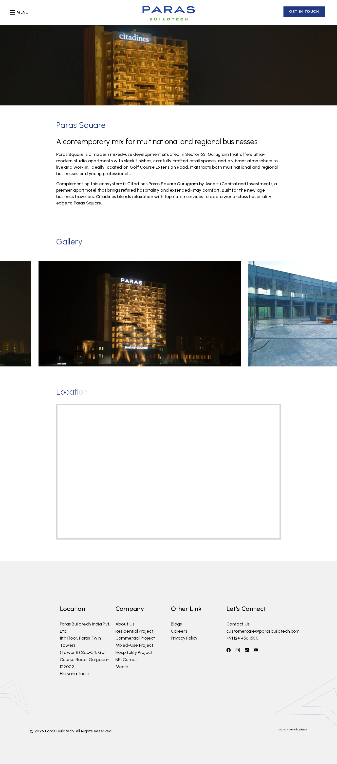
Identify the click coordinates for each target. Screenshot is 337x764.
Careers (179, 631)
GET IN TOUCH (304, 11)
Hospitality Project (133, 652)
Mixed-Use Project (134, 645)
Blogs (176, 624)
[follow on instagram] (238, 650)
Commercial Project (135, 638)
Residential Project (134, 631)
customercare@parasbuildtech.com (263, 631)
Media (122, 666)
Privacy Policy (184, 638)
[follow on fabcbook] (228, 650)
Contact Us (238, 624)
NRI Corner (126, 659)
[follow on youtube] (256, 650)
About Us (124, 624)
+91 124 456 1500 (242, 638)
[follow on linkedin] (247, 650)
